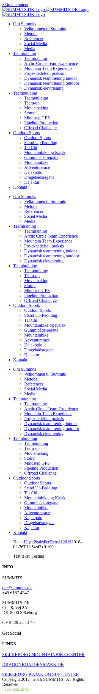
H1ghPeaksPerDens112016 (48, 541)
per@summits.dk (17, 587)
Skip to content (15, 4)
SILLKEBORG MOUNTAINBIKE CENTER (43, 654)
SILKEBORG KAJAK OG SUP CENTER (40, 674)
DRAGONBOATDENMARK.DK (33, 664)
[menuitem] (24, 23)
